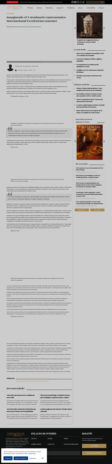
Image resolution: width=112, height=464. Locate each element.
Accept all (8, 458)
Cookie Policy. (32, 453)
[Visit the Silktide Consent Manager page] (42, 458)
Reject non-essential (20, 458)
